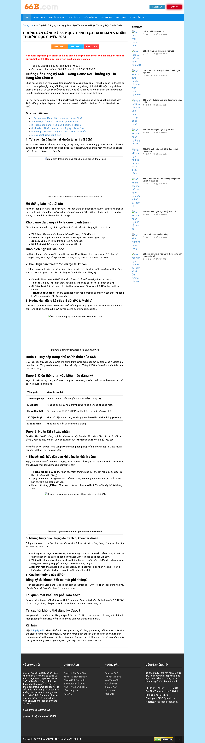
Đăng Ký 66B (39, 17)
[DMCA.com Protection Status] (163, 739)
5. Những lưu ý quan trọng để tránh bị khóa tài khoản (58, 131)
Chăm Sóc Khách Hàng (76, 687)
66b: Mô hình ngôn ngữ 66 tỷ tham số (159, 211)
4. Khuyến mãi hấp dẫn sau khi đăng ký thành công (57, 128)
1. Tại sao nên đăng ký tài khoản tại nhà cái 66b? (56, 118)
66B (27, 17)
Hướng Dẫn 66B (137, 17)
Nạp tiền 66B (74, 17)
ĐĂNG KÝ (174, 7)
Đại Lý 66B (121, 17)
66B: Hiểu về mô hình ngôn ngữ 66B (158, 51)
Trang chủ (28, 25)
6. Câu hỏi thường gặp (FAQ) (46, 135)
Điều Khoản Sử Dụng (74, 683)
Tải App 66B (106, 17)
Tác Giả (68, 694)
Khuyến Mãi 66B (56, 17)
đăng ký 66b (37, 630)
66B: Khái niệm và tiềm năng (155, 234)
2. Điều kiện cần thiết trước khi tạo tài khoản (54, 121)
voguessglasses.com (166, 701)
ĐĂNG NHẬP (157, 7)
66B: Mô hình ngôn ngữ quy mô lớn (158, 130)
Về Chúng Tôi (71, 690)
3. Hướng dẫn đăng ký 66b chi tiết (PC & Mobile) (56, 125)
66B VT (49, 739)
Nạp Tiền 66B (112, 680)
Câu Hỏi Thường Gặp (75, 673)
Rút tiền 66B (91, 17)
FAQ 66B (109, 694)
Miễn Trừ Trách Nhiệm (75, 676)
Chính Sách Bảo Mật (74, 680)
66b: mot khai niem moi (153, 31)
